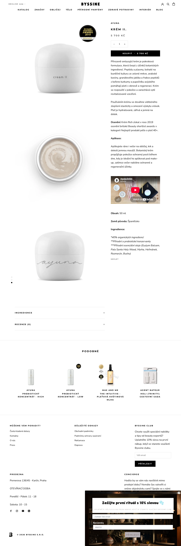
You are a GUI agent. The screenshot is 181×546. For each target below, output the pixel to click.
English (13, 4)
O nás (12, 440)
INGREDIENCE (23, 313)
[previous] (7, 380)
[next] (173, 380)
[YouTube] (23, 510)
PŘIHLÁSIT (132, 534)
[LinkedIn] (29, 510)
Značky (40, 10)
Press (12, 445)
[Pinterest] (127, 258)
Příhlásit (145, 464)
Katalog (23, 10)
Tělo (69, 10)
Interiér (145, 10)
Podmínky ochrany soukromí (87, 435)
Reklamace (79, 440)
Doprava (78, 445)
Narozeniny (98, 522)
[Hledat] (168, 4)
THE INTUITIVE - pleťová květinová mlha (110, 397)
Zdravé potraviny (121, 10)
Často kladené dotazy (20, 431)
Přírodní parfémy (90, 10)
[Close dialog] (179, 493)
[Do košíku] (174, 4)
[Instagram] (17, 510)
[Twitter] (124, 258)
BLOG (159, 10)
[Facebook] (121, 258)
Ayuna (115, 23)
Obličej (55, 10)
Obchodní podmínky (83, 431)
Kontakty (14, 435)
